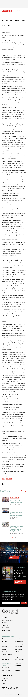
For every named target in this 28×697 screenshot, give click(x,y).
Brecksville (4, 646)
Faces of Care (5, 678)
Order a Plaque (5, 625)
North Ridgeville (18, 649)
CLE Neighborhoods (7, 654)
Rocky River (17, 651)
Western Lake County (20, 659)
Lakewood (17, 639)
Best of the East (6, 670)
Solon (16, 654)
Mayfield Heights (19, 641)
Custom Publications (7, 628)
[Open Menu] (25, 11)
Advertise (4, 622)
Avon (3, 639)
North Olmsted (18, 646)
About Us (4, 617)
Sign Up (24, 603)
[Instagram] (11, 688)
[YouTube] (17, 688)
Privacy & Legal (6, 630)
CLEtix (3, 683)
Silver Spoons (5, 681)
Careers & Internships (7, 620)
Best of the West (6, 673)
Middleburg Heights (19, 644)
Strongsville (17, 657)
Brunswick (4, 651)
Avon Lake (4, 641)
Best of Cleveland (6, 668)
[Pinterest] (14, 688)
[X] (8, 688)
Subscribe (20, 10)
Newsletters (17, 670)
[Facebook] (6, 688)
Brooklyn (4, 649)
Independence (5, 659)
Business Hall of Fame (7, 675)
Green (3, 657)
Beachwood (5, 644)
